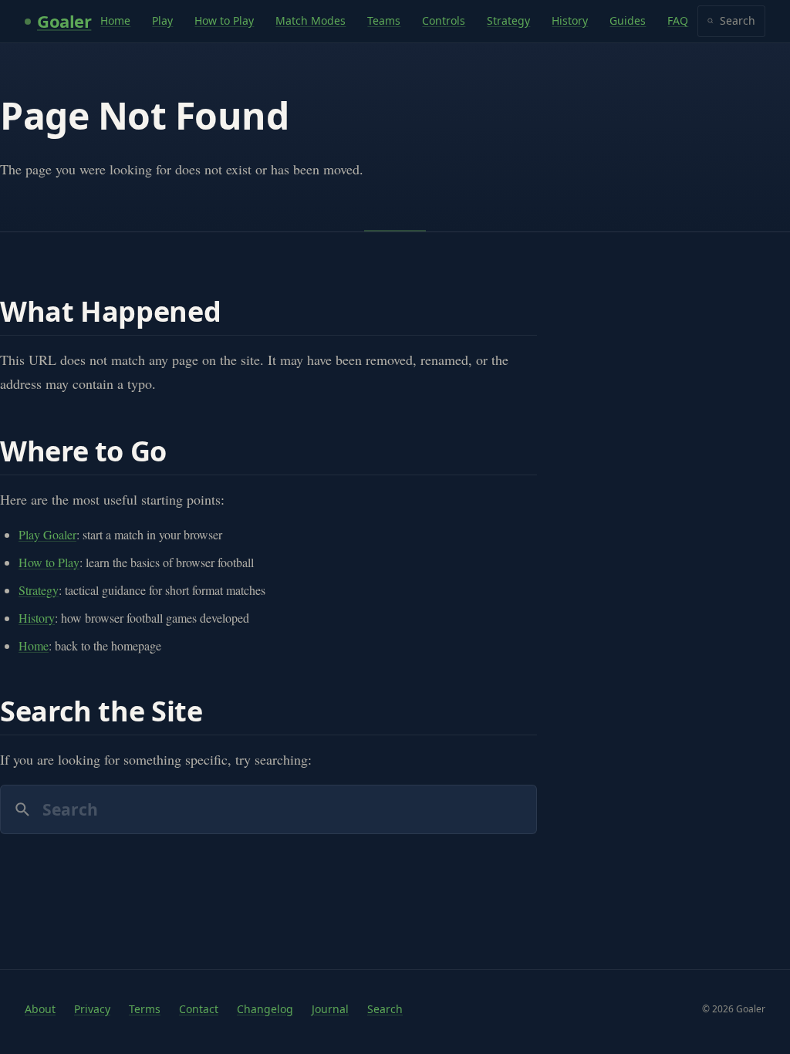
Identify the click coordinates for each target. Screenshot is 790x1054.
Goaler (64, 20)
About (40, 1009)
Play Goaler (47, 534)
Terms (144, 1009)
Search (737, 20)
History (570, 20)
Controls (443, 20)
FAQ (677, 20)
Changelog (265, 1009)
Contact (198, 1009)
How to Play (224, 20)
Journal (330, 1009)
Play (162, 20)
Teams (383, 20)
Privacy (92, 1009)
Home (115, 20)
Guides (627, 20)
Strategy (508, 20)
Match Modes (310, 20)
